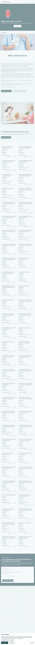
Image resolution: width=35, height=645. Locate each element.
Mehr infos (12, 642)
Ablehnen (32, 642)
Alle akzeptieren (4, 642)
